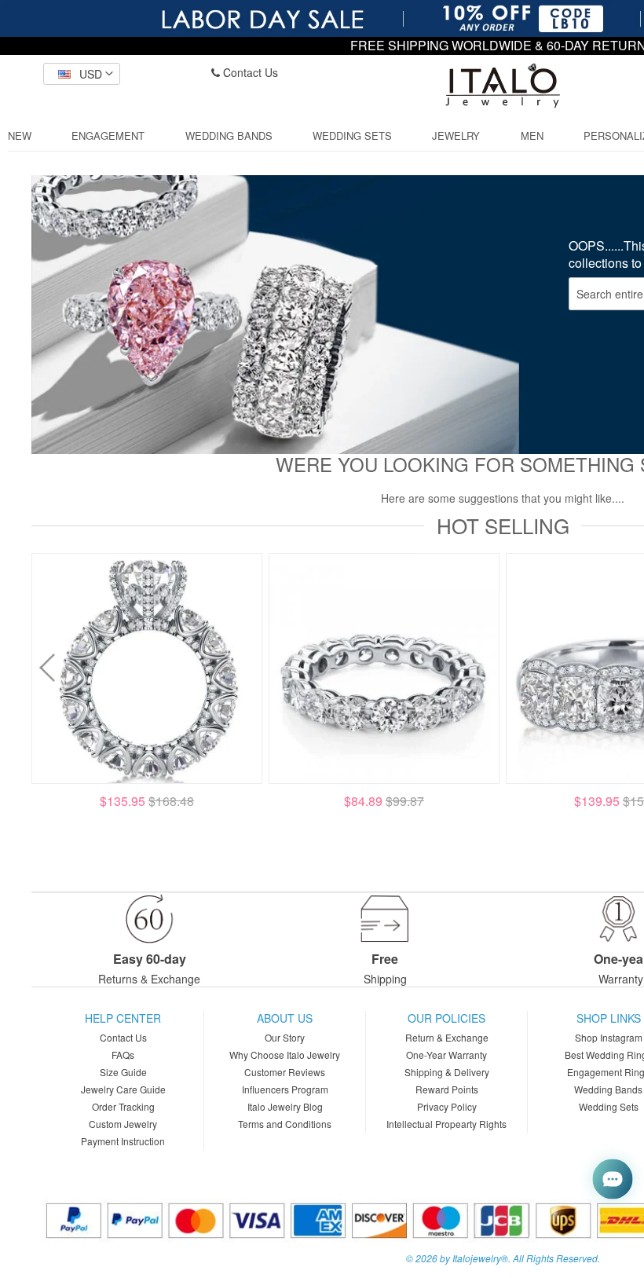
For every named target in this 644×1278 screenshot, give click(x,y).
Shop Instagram (608, 1037)
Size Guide (123, 1071)
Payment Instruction (123, 1141)
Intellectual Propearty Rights (446, 1123)
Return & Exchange (446, 1037)
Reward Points (446, 1089)
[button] (81, 74)
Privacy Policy (447, 1106)
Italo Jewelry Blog (285, 1106)
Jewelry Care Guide (123, 1089)
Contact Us (249, 72)
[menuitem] (19, 136)
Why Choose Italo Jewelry (284, 1054)
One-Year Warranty (446, 1054)
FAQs (123, 1054)
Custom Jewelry (123, 1123)
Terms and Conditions (284, 1123)
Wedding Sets (609, 1106)
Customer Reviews (284, 1071)
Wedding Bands (608, 1089)
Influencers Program (285, 1089)
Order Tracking (123, 1106)
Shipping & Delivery (446, 1071)
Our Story (285, 1037)
